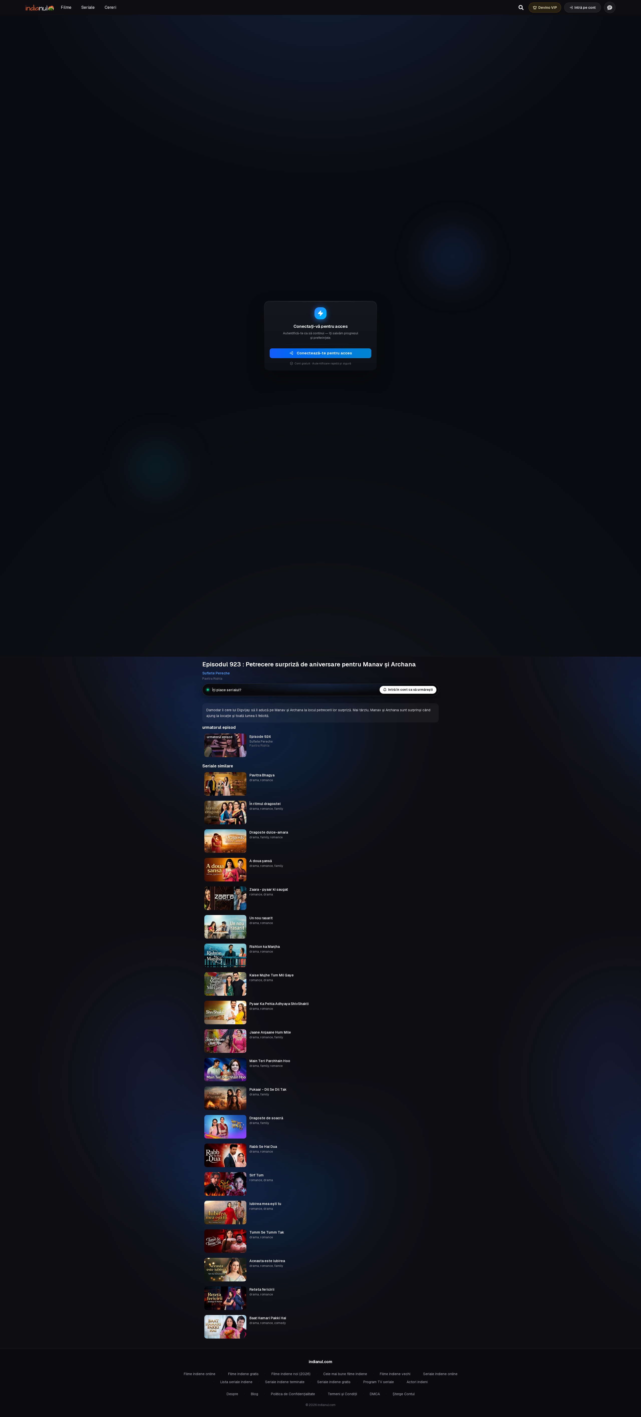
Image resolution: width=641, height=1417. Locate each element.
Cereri (110, 7)
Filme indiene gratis (243, 1374)
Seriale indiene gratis (334, 1382)
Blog (254, 1394)
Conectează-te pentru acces (324, 353)
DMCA (375, 1394)
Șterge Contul (404, 1394)
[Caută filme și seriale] (521, 7)
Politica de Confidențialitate (293, 1394)
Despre (232, 1394)
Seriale (88, 7)
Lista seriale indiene (236, 1382)
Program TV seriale (378, 1382)
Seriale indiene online (440, 1374)
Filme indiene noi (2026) (290, 1374)
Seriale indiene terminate (284, 1382)
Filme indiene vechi (395, 1374)
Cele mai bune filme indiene (345, 1374)
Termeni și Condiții (342, 1394)
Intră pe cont (585, 7)
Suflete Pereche (216, 673)
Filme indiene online (199, 1374)
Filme (66, 7)
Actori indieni (417, 1382)
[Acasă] (40, 8)
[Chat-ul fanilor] (609, 7)
